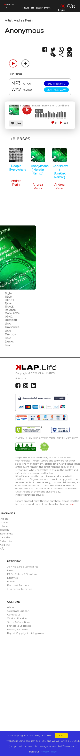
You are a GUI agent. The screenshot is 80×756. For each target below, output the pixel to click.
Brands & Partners (18, 585)
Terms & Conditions (18, 622)
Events (11, 581)
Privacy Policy (48, 751)
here (71, 504)
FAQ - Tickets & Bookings (22, 574)
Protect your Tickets (19, 625)
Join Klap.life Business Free (22, 566)
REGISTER (28, 7)
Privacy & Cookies (17, 629)
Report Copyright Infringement (26, 633)
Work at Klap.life (16, 618)
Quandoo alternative (19, 588)
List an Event (43, 7)
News (10, 570)
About (11, 607)
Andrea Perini (23, 20)
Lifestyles (12, 577)
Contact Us (13, 614)
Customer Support (18, 610)
